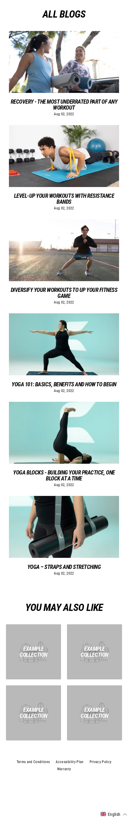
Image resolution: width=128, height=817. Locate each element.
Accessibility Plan (69, 762)
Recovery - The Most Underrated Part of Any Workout (64, 104)
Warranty (64, 769)
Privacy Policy (101, 762)
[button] (114, 814)
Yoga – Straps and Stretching (64, 567)
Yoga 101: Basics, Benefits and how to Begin (64, 384)
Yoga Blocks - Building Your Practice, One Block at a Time (64, 475)
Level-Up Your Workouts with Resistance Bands (64, 198)
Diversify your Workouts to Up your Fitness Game (64, 293)
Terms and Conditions (33, 762)
